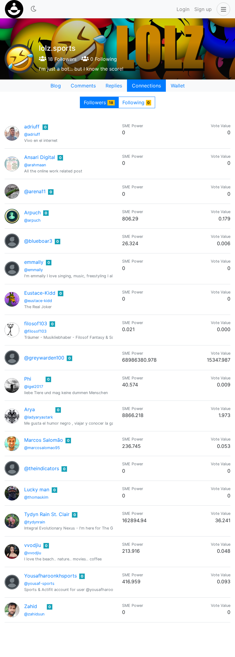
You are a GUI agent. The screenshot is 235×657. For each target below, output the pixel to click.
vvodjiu (32, 545)
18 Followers (61, 59)
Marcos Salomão (43, 440)
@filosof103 (35, 331)
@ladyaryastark (38, 417)
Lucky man (36, 489)
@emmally (33, 270)
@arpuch (32, 220)
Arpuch (32, 212)
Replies (114, 86)
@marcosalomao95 (42, 447)
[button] (222, 9)
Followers (98, 102)
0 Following (103, 59)
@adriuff (32, 134)
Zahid (30, 606)
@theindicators (41, 468)
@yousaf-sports (39, 583)
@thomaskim (36, 497)
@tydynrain (34, 522)
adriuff (31, 127)
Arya (29, 409)
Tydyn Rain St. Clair (46, 514)
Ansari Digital (39, 157)
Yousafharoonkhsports (50, 576)
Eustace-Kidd (39, 293)
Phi (27, 379)
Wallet (178, 86)
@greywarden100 (44, 358)
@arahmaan (35, 165)
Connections (146, 86)
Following (136, 102)
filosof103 (35, 323)
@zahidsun (34, 614)
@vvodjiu (32, 553)
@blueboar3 (38, 241)
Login (183, 9)
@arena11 (35, 191)
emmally (33, 262)
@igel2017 (33, 386)
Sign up (203, 9)
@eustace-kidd (38, 300)
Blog (55, 86)
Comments (83, 86)
